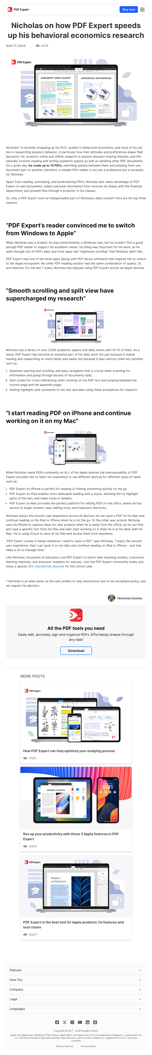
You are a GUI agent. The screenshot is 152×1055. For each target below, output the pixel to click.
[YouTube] (80, 1022)
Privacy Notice (88, 1046)
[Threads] (95, 1022)
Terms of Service (64, 1046)
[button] (142, 9)
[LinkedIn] (87, 1022)
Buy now (129, 9)
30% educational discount (46, 566)
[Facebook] (57, 1022)
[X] (64, 1022)
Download (76, 651)
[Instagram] (72, 1022)
